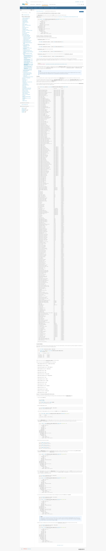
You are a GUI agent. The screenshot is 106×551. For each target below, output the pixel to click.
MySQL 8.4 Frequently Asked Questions (26, 96)
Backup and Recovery (25, 27)
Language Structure (25, 29)
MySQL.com (32, 4)
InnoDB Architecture (26, 39)
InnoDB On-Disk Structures (27, 41)
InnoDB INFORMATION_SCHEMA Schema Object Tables (28, 59)
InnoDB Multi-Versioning (26, 38)
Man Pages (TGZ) (24, 109)
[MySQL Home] (25, 3)
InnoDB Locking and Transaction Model (27, 43)
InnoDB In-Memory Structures (27, 40)
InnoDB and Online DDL (26, 49)
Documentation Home (26, 14)
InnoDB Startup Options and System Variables (28, 52)
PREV (58, 545)
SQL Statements (25, 33)
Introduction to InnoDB (26, 36)
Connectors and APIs (25, 91)
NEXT (62, 545)
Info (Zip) (23, 112)
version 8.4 (81, 11)
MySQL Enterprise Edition (26, 92)
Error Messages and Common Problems (27, 98)
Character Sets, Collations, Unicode (27, 30)
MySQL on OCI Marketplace (26, 94)
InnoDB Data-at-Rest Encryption (27, 50)
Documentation (45, 4)
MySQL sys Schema (25, 90)
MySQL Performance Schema (27, 89)
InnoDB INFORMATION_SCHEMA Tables (27, 54)
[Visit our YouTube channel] (83, 4)
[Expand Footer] (21, 549)
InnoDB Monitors (25, 71)
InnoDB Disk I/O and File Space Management (27, 48)
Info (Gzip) (23, 111)
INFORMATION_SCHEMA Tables (27, 88)
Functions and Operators (26, 32)
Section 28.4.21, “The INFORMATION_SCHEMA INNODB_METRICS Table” (68, 16)
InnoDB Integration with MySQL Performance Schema (27, 70)
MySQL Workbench (25, 93)
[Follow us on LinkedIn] (81, 4)
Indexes (24, 99)
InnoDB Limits (25, 75)
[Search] (29, 12)
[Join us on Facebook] (78, 4)
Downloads (38, 4)
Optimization (24, 28)
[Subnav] (22, 36)
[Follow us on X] (79, 4)
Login (80, 1)
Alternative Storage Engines (26, 77)
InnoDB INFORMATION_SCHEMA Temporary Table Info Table (28, 66)
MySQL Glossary (25, 100)
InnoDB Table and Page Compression (26, 45)
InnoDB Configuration (26, 44)
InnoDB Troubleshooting (26, 74)
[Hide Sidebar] (21, 10)
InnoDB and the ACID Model (27, 37)
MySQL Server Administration (27, 25)
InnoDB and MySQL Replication (27, 73)
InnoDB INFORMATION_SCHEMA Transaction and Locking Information (28, 57)
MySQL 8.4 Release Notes (25, 104)
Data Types (24, 31)
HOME (59, 545)
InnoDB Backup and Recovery (27, 72)
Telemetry (24, 95)
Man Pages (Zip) (24, 110)
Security (24, 26)
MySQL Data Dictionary (26, 34)
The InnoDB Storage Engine (26, 35)
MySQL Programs (25, 24)
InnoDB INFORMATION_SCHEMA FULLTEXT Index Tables (28, 61)
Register (83, 1)
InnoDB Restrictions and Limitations (28, 76)
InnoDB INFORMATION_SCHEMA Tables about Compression (28, 55)
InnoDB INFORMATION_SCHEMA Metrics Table (28, 64)
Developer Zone (52, 4)
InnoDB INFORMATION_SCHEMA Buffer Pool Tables (28, 63)
